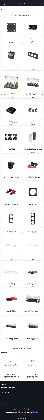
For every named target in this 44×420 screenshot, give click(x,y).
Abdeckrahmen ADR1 (32, 204)
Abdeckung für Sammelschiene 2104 (32, 311)
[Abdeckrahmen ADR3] (33, 219)
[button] (1, 4)
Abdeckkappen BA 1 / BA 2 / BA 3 (33, 177)
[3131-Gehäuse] (33, 110)
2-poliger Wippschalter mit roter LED (11, 68)
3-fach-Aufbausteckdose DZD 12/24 (11, 122)
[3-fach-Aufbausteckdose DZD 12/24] (11, 110)
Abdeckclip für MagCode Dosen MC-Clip (11, 177)
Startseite (2, 6)
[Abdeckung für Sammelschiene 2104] (33, 299)
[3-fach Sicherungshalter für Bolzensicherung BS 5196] (33, 82)
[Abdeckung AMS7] (11, 272)
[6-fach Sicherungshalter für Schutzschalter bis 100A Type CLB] (33, 137)
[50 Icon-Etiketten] (11, 137)
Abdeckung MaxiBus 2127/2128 (33, 338)
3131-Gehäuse (33, 122)
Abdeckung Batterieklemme (33, 284)
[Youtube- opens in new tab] (29, 409)
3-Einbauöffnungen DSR (33, 68)
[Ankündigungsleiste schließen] (43, 1)
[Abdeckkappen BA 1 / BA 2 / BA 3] (33, 165)
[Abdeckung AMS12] (11, 245)
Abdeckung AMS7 (11, 284)
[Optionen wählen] (20, 36)
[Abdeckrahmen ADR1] (33, 192)
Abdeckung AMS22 (33, 258)
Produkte (6, 6)
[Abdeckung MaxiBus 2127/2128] (33, 326)
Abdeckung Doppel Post (11, 311)
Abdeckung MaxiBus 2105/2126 (11, 338)
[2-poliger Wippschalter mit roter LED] (11, 55)
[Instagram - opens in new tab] (26, 409)
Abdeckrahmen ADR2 (11, 231)
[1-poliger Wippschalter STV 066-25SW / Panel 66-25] (33, 27)
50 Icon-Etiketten (11, 149)
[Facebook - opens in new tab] (24, 409)
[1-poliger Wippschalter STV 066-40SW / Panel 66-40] (11, 27)
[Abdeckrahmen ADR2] (11, 219)
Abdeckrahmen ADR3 (32, 231)
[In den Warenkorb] (42, 64)
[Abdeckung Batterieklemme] (33, 272)
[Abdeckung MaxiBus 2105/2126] (11, 326)
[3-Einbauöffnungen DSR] (33, 55)
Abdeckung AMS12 (11, 258)
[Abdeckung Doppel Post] (11, 299)
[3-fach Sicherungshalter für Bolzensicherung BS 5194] (11, 82)
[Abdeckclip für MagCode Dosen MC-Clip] (11, 165)
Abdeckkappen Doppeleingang (11, 204)
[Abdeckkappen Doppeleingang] (11, 192)
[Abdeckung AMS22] (33, 245)
